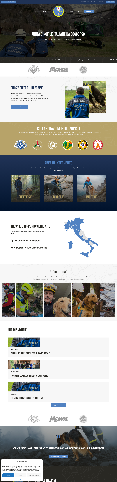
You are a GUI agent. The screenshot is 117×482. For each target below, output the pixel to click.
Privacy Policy (25, 479)
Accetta (8, 475)
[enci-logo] (34, 66)
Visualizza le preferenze (34, 475)
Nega (20, 475)
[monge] (58, 67)
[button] (3, 300)
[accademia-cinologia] (83, 66)
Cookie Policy (17, 479)
